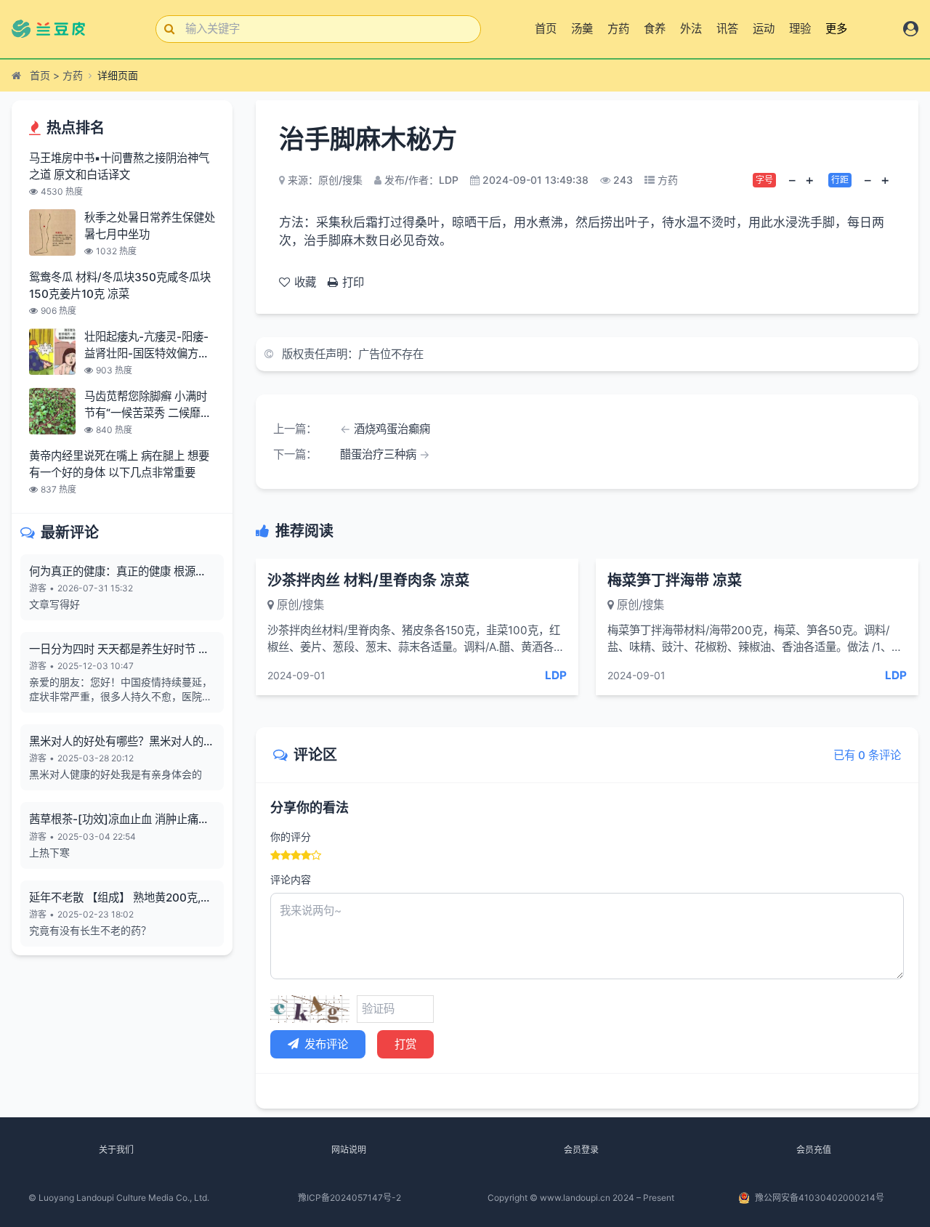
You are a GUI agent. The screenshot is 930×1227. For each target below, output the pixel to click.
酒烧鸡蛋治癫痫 (392, 429)
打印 (353, 282)
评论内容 (290, 879)
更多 (836, 29)
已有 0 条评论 (867, 755)
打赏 (405, 1044)
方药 (618, 29)
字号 (764, 179)
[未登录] (910, 29)
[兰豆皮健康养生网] (57, 29)
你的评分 (290, 836)
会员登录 (581, 1149)
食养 (655, 29)
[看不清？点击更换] (309, 1009)
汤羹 (582, 29)
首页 (546, 29)
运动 (764, 29)
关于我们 (116, 1149)
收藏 (305, 282)
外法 (691, 29)
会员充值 (813, 1149)
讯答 (727, 29)
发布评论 (326, 1044)
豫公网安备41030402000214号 (819, 1197)
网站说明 (348, 1149)
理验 (800, 29)
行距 (840, 179)
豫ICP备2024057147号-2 (349, 1197)
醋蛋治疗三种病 (378, 454)
